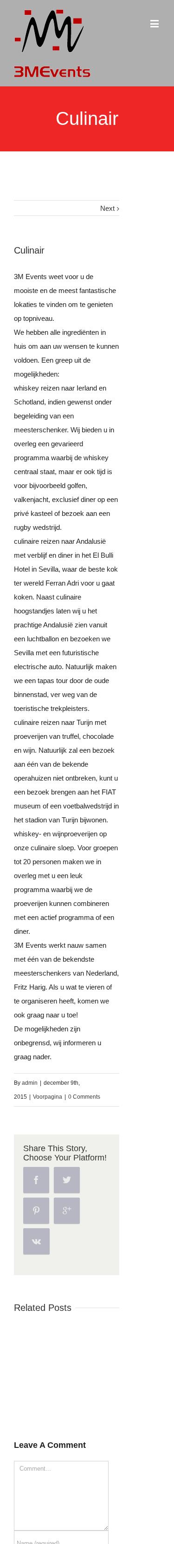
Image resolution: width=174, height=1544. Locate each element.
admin (30, 1083)
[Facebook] (36, 1180)
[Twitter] (67, 1180)
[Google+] (67, 1211)
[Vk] (36, 1241)
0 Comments (84, 1097)
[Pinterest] (36, 1211)
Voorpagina (47, 1097)
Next (107, 208)
